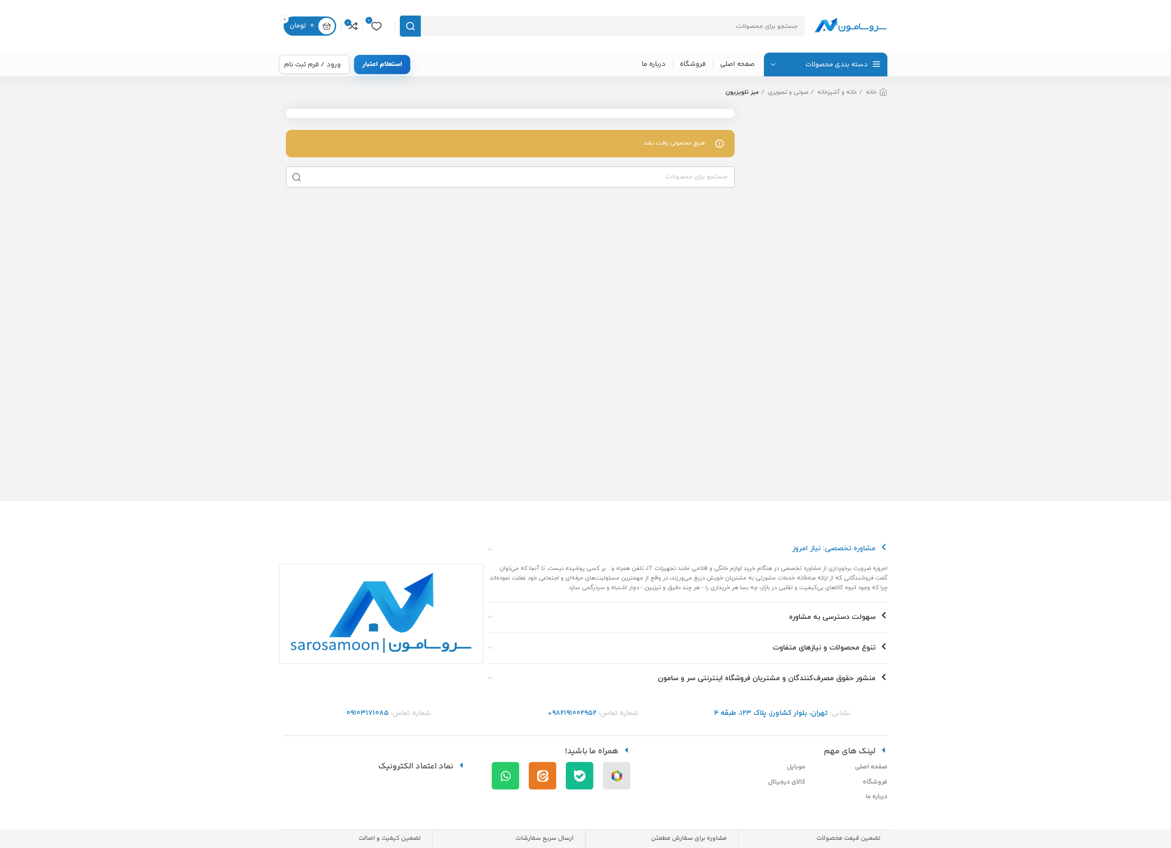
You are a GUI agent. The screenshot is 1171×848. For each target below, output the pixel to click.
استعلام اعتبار (382, 64)
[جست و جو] (410, 26)
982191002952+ (572, 713)
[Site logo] (850, 25)
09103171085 (367, 713)
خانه (870, 92)
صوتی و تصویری (787, 92)
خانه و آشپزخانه (836, 92)
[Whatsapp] (505, 775)
